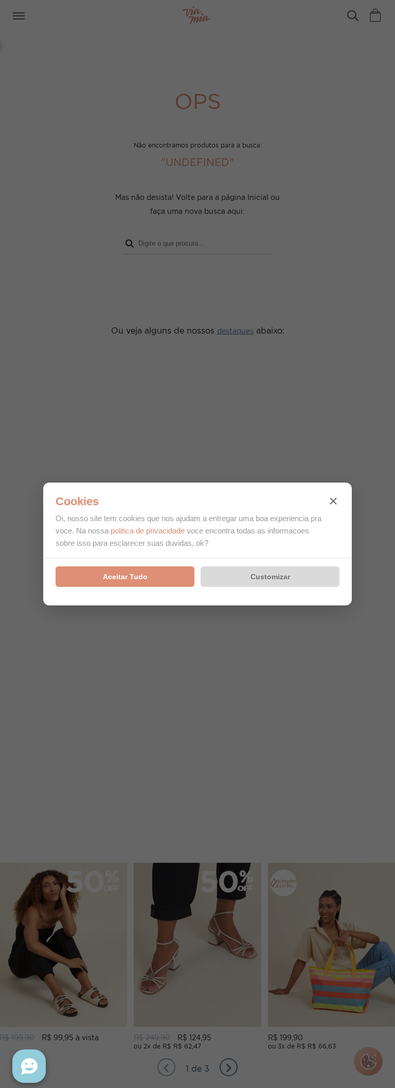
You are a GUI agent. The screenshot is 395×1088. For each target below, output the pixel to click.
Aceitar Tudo (125, 577)
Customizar (270, 577)
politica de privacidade (148, 530)
